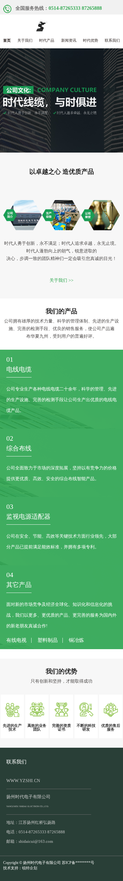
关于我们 (24, 40)
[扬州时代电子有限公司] (61, 24)
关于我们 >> (61, 280)
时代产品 (46, 40)
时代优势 (90, 40)
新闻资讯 (68, 40)
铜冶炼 (76, 640)
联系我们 (112, 40)
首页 (7, 40)
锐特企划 (29, 868)
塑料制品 (48, 640)
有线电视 (16, 640)
